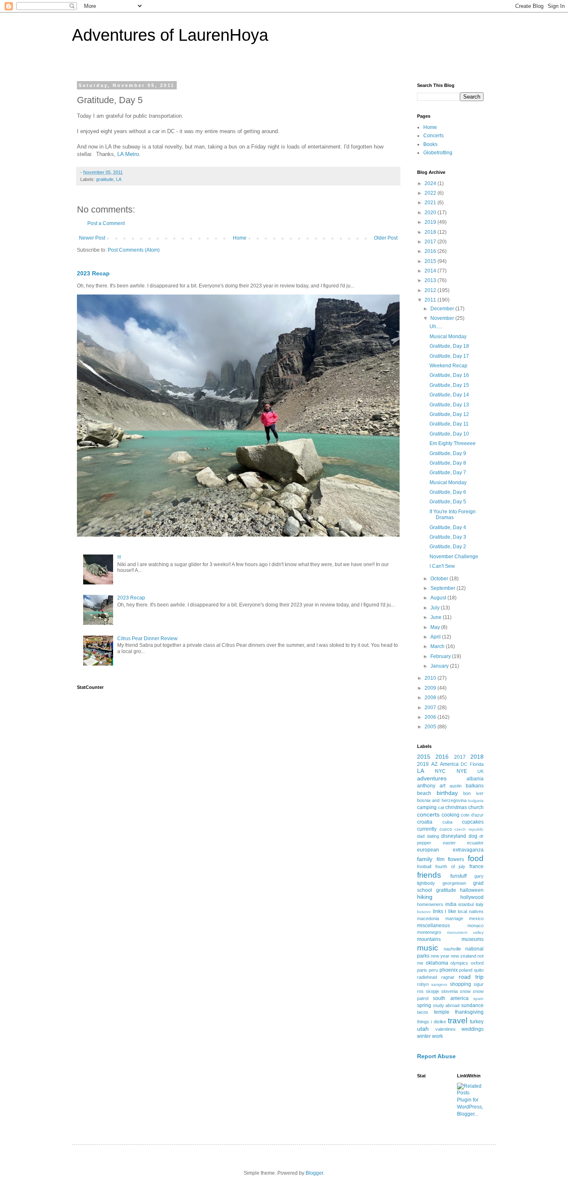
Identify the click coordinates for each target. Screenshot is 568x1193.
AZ (434, 764)
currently (427, 829)
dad (421, 836)
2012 (431, 290)
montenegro (429, 932)
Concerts (433, 136)
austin (455, 785)
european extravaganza (450, 850)
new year (440, 955)
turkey (477, 1022)
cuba (447, 821)
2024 (431, 183)
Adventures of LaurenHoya (170, 35)
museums (473, 939)
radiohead (427, 977)
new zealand (463, 955)
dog (473, 836)
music (427, 947)
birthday (447, 793)
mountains (429, 939)
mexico (476, 918)
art (442, 786)
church (476, 807)
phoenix (449, 970)
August (438, 598)
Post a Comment (106, 223)
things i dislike (431, 1021)
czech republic (469, 829)
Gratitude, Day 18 (449, 346)
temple (441, 1012)
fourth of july (450, 866)
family (424, 859)
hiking (424, 897)
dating (433, 836)
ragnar (447, 977)
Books (430, 144)
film (441, 859)
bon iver (473, 793)
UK (480, 771)
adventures (432, 778)
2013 (431, 280)
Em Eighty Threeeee (453, 443)
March (438, 646)
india (451, 904)
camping (427, 807)
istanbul (466, 904)
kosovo (424, 911)
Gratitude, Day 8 (448, 463)
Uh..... (436, 326)
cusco (446, 829)
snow (465, 991)
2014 (431, 271)
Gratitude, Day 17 (449, 356)
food (476, 858)
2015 (431, 261)
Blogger (314, 1173)
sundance (472, 1005)
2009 (431, 688)
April (436, 637)
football (424, 866)
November (442, 318)
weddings (473, 1029)
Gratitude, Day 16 (449, 375)
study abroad (446, 1005)
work (437, 1036)
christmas (456, 807)
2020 (431, 212)
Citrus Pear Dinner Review (147, 638)
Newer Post (92, 238)
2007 (431, 707)
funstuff (458, 876)
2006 (431, 717)
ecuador (475, 842)
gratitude (105, 179)
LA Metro (128, 154)
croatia (424, 822)
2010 (431, 678)
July (435, 608)
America (449, 764)
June (436, 617)
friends (429, 875)
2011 (431, 300)
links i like (444, 911)
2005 (431, 727)
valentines (445, 1029)
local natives (471, 911)
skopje (432, 991)
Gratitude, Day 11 (449, 424)
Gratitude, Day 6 (448, 492)
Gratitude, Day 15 (449, 385)
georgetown (454, 883)
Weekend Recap (448, 366)
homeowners (430, 904)
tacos (422, 1012)
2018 (431, 232)
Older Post (386, 238)
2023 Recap (93, 273)
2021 (431, 202)
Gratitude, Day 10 (449, 434)
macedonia (428, 918)
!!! (119, 557)
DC (464, 764)
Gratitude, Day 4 (448, 527)
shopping (460, 984)
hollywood (472, 897)
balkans (475, 786)
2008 (431, 697)
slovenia (449, 991)
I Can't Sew (442, 566)
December (442, 309)
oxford (477, 962)
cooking (450, 815)
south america (450, 998)
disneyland (453, 836)
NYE (462, 771)
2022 (431, 193)
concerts (428, 814)
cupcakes (473, 822)
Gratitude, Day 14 (449, 395)
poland (465, 970)
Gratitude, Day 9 (448, 453)
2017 (431, 242)
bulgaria (476, 800)
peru (433, 970)
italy (480, 904)
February (441, 656)
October (439, 579)
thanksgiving (469, 1012)
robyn (423, 984)
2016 (431, 251)
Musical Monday (448, 336)
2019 (431, 222)
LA (118, 179)
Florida (477, 764)
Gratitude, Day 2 (448, 546)
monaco (475, 925)
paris (422, 970)
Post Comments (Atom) (134, 250)
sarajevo (439, 984)
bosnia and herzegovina (442, 800)
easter (449, 842)
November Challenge (454, 556)
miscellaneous (433, 925)
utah (423, 1028)
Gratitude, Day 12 (449, 414)
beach (424, 793)
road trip (471, 976)
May (435, 627)
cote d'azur (472, 814)
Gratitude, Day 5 (448, 502)
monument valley (465, 932)
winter (424, 1036)
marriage (454, 918)
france (476, 866)
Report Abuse (436, 1056)
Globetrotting (437, 153)
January (440, 666)
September (443, 588)
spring (424, 1005)
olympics (459, 962)
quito (479, 970)
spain (478, 998)
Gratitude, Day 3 (448, 537)
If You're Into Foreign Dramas (453, 514)
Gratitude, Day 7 (448, 472)
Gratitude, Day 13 (449, 405)
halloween (472, 890)
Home (240, 238)
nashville (452, 948)
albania (475, 779)
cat (441, 807)
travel (457, 1020)
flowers (456, 859)
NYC (440, 771)
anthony (426, 786)
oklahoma (437, 963)
